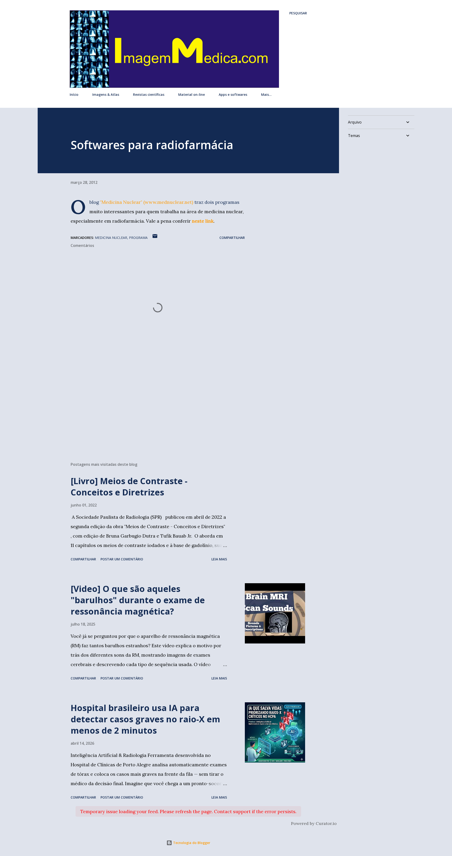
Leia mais (219, 559)
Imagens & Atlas (105, 94)
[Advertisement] (150, 403)
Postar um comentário (122, 559)
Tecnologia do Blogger (191, 842)
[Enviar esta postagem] (155, 237)
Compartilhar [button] (232, 237)
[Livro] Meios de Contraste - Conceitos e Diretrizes (129, 486)
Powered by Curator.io (314, 823)
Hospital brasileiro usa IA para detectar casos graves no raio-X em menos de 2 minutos (145, 719)
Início (74, 94)
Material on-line (191, 94)
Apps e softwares (233, 94)
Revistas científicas (148, 94)
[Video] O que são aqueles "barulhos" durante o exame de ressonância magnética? (138, 600)
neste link (203, 221)
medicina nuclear (111, 237)
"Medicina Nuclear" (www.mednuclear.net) (146, 202)
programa (138, 237)
